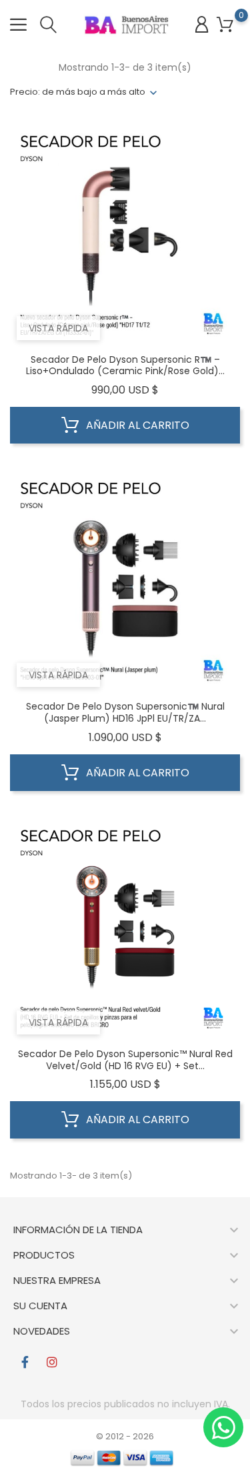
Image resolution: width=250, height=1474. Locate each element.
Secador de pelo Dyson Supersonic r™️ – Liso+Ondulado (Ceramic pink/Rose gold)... (125, 365)
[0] (225, 25)
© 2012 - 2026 (125, 1436)
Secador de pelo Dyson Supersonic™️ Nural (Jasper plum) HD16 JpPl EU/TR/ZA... (125, 712)
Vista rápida (58, 328)
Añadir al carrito (136, 425)
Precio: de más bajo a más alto (77, 91)
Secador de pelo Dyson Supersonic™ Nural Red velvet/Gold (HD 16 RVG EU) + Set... (125, 1059)
